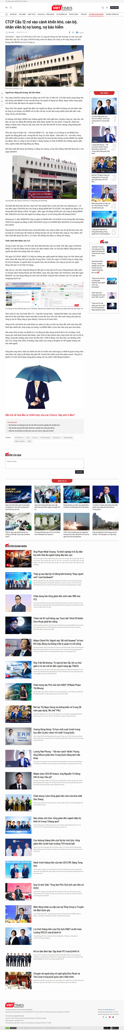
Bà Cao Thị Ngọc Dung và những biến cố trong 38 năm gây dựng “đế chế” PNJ (100, 178)
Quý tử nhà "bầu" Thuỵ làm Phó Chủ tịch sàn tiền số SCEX (58, 886)
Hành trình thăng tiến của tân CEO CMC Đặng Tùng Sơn (58, 864)
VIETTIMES (62, 8)
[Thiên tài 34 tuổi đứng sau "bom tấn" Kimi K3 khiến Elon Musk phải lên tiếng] (112, 306)
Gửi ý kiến (79, 472)
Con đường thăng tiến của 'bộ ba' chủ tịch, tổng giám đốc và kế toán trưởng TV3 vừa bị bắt (56, 842)
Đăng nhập (114, 7)
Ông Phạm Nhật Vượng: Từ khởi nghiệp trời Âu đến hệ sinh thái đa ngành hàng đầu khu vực (98, 266)
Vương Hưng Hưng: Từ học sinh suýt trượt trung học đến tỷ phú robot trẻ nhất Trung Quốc (56, 731)
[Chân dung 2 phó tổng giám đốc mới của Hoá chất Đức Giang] (18, 803)
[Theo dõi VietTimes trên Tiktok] (113, 1017)
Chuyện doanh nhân (96, 14)
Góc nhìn (22, 14)
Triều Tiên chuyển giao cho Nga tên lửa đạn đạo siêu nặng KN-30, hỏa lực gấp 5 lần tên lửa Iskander (76, 534)
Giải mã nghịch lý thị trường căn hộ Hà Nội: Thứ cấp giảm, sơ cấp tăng (105, 533)
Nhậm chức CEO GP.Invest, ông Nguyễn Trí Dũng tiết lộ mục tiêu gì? (56, 775)
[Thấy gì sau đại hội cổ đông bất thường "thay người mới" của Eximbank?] (104, 219)
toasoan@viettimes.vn (108, 1009)
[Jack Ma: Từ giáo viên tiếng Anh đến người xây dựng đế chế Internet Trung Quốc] (112, 249)
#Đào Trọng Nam (20, 441)
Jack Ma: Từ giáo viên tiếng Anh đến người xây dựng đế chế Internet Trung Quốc (98, 251)
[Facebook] (69, 32)
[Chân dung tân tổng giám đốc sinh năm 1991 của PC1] (112, 295)
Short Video (73, 14)
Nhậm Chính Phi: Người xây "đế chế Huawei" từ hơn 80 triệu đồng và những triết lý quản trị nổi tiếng (58, 642)
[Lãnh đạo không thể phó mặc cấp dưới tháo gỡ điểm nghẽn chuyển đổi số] (47, 494)
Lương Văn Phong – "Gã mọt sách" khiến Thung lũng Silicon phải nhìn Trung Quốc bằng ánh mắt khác (101, 149)
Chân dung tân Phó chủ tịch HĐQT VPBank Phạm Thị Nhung (57, 686)
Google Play (115, 1028)
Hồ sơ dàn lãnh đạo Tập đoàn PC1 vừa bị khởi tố (56, 951)
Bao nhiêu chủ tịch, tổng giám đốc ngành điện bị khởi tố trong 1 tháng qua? (57, 820)
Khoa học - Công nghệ (46, 14)
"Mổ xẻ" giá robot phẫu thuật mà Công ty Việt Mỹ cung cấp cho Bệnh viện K (17, 534)
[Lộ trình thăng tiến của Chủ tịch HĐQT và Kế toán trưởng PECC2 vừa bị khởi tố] (104, 106)
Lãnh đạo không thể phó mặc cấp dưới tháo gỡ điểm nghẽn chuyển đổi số (47, 507)
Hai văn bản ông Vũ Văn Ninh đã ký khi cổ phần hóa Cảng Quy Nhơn (32, 428)
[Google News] (80, 32)
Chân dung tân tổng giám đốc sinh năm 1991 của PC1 (98, 295)
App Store (107, 1028)
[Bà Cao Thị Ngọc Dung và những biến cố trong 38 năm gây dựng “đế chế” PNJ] (104, 164)
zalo (106, 1017)
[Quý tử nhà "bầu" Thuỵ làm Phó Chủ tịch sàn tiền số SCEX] (18, 891)
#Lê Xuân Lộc (57, 437)
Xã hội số (13, 14)
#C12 (27, 437)
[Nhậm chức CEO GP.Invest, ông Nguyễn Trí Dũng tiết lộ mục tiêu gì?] (18, 780)
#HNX (29, 441)
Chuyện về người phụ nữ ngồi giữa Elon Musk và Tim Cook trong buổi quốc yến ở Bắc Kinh (56, 975)
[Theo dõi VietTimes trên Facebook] (103, 1017)
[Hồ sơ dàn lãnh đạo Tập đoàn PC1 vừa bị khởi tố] (18, 958)
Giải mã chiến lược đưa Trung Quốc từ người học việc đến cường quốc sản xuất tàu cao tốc (17, 507)
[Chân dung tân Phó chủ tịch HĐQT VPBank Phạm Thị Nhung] (18, 692)
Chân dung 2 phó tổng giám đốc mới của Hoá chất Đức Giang (57, 797)
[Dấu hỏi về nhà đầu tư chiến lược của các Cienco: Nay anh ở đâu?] (44, 387)
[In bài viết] (73, 32)
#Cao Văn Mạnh (68, 437)
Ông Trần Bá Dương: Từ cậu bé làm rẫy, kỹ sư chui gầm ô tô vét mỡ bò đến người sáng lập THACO (57, 664)
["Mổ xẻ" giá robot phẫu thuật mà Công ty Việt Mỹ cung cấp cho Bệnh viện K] (18, 521)
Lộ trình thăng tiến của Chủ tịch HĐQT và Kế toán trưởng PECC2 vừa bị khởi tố (101, 120)
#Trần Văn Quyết (45, 437)
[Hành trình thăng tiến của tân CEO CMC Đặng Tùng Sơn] (18, 869)
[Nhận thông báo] (103, 7)
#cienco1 (35, 437)
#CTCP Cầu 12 (19, 437)
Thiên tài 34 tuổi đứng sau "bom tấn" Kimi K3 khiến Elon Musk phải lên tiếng (98, 306)
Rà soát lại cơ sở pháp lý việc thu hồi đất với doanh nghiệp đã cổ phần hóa (34, 425)
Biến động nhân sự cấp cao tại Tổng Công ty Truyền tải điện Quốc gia (101, 206)
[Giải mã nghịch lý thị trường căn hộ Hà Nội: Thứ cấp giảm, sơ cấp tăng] (106, 521)
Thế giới (84, 14)
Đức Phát (11, 32)
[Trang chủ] (6, 14)
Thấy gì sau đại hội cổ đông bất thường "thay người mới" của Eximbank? (101, 232)
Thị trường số (61, 14)
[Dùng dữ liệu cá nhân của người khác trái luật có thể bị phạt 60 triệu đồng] (76, 494)
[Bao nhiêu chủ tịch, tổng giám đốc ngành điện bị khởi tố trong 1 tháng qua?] (18, 825)
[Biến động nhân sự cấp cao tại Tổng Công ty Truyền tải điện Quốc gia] (104, 193)
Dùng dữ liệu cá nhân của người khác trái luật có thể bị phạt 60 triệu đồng (76, 506)
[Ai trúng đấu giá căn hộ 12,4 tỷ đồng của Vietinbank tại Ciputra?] (47, 521)
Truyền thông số (112, 14)
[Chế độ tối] (107, 7)
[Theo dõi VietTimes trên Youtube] (110, 1017)
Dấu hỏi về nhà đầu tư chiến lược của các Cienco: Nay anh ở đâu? (40, 414)
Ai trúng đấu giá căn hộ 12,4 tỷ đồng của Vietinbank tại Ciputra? (47, 533)
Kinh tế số (31, 14)
